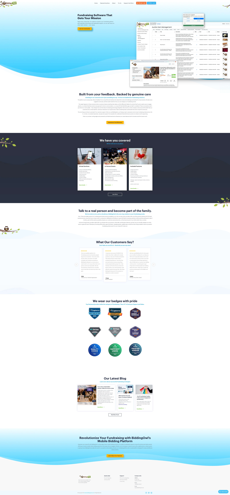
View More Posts (115, 414)
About (113, 3)
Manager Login (141, 3)
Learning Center (107, 479)
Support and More (128, 3)
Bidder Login (152, 3)
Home (96, 3)
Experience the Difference (115, 122)
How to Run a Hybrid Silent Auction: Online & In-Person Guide (106, 387)
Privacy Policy (122, 481)
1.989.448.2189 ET (138, 484)
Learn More (115, 194)
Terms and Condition (123, 479)
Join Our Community (84, 28)
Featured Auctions (105, 3)
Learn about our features (115, 455)
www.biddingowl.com (89, 492)
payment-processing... (123, 404)
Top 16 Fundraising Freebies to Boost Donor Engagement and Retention (143, 398)
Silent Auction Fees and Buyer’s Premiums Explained (125, 396)
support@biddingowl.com (139, 487)
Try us (119, 3)
